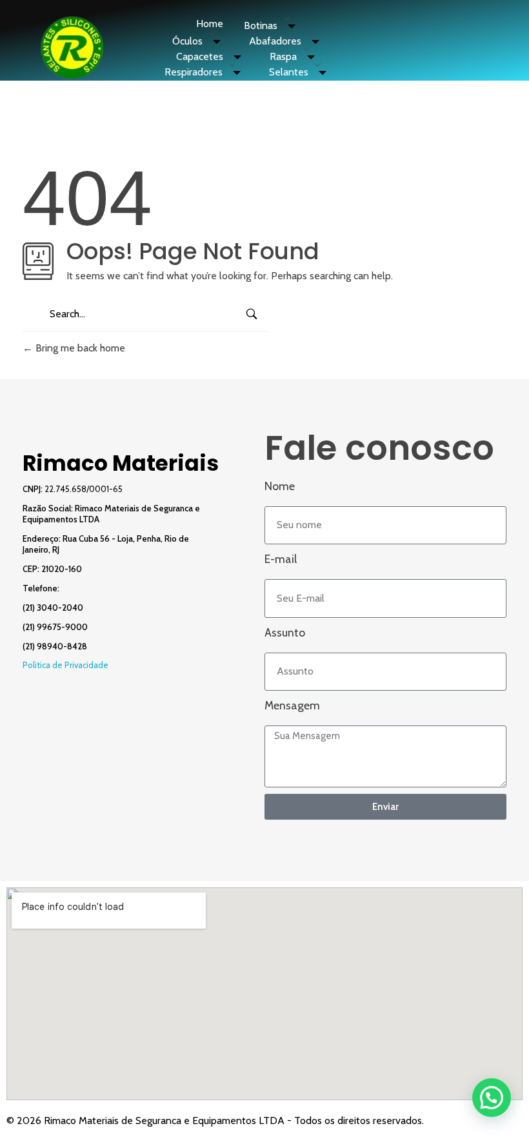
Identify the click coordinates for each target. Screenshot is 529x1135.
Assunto (284, 632)
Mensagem (292, 705)
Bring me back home (79, 348)
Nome (279, 486)
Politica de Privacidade (65, 665)
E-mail (280, 559)
